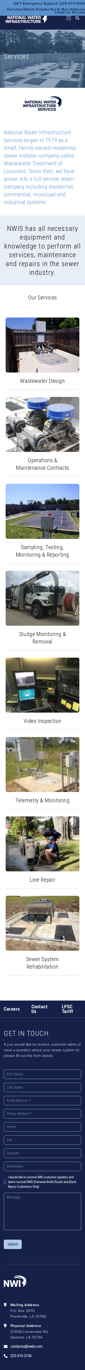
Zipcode (13, 1153)
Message (13, 1197)
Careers (12, 1009)
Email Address (18, 1100)
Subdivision (15, 1166)
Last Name (15, 1087)
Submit (13, 1244)
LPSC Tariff (67, 1009)
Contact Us (39, 1009)
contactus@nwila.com (26, 1346)
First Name (15, 1074)
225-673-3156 (21, 1356)
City (9, 1140)
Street (11, 1127)
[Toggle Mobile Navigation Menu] (69, 18)
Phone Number (19, 1113)
